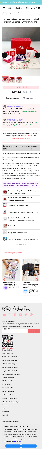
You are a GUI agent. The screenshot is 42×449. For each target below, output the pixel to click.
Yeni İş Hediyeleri (7, 384)
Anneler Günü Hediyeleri (9, 360)
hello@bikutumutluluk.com (21, 138)
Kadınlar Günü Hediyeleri (10, 367)
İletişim (4, 408)
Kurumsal (5, 415)
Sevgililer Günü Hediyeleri (10, 371)
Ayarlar (29, 446)
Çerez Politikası (17, 441)
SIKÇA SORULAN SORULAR (10, 421)
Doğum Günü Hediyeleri (9, 356)
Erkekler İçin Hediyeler (9, 395)
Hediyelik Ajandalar (8, 391)
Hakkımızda (5, 411)
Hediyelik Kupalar (7, 388)
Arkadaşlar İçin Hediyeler (9, 398)
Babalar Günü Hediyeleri (9, 364)
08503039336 (27, 135)
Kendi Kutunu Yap (7, 353)
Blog (27, 8)
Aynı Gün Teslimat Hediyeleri (11, 374)
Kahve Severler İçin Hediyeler (11, 402)
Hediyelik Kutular (7, 380)
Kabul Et (13, 446)
